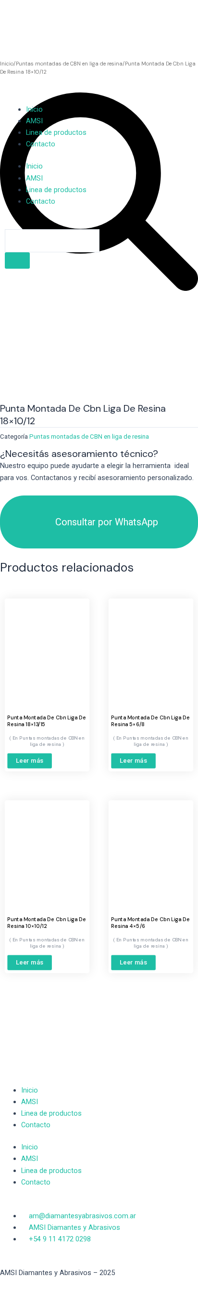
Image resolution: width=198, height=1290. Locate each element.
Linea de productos (56, 132)
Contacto (40, 144)
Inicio (34, 109)
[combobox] (52, 240)
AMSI (34, 121)
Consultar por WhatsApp (106, 522)
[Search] (17, 260)
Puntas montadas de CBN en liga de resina (89, 436)
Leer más (29, 761)
